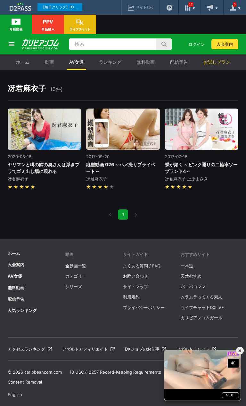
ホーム (22, 62)
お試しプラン (216, 62)
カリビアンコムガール (201, 317)
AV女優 (76, 62)
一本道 (187, 265)
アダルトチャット (192, 349)
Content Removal (25, 382)
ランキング (110, 62)
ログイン (196, 44)
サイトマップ (135, 286)
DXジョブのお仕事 (142, 349)
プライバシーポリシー (144, 307)
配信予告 (179, 62)
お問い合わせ (135, 276)
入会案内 (225, 44)
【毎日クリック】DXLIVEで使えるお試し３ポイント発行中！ (61, 7)
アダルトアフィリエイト (85, 349)
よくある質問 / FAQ (141, 265)
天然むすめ (191, 276)
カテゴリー (75, 276)
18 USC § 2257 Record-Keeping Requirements (115, 372)
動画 (49, 62)
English (15, 394)
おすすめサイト (195, 254)
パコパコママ (193, 286)
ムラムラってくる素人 (201, 296)
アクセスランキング (26, 349)
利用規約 (131, 296)
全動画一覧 (75, 265)
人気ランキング (22, 310)
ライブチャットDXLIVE (202, 307)
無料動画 (146, 62)
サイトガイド (135, 254)
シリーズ (73, 286)
